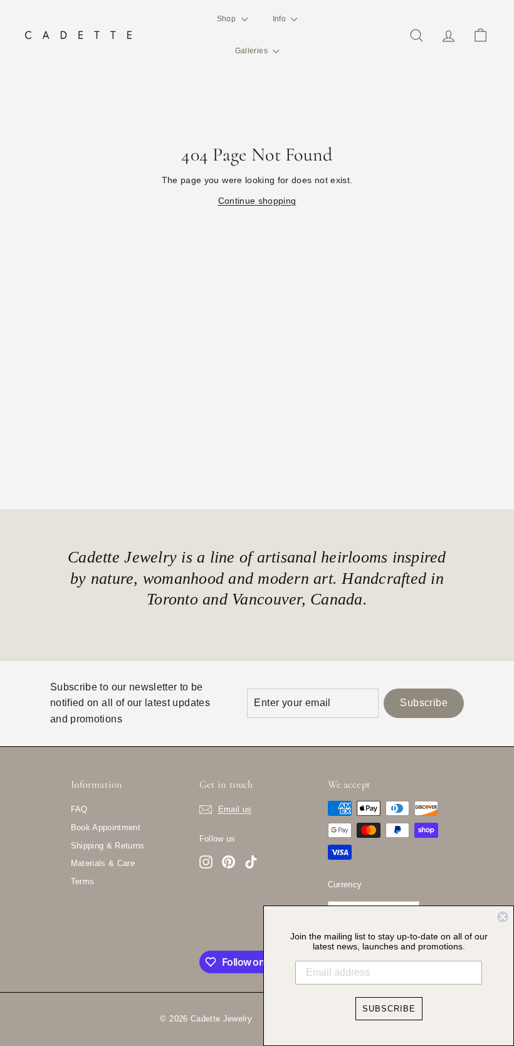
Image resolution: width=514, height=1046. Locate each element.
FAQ (79, 809)
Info (280, 18)
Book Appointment (106, 827)
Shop (227, 18)
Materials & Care (103, 863)
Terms (83, 881)
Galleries (252, 50)
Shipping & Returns (108, 845)
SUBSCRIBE (389, 1008)
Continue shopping (257, 201)
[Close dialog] (502, 917)
